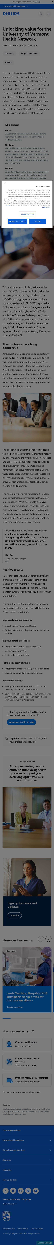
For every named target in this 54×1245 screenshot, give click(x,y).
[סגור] (5, 183)
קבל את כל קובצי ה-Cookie (17, 221)
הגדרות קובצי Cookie (27, 214)
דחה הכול (38, 221)
